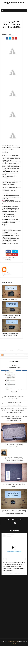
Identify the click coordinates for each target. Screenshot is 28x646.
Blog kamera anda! (14, 2)
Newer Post (3, 350)
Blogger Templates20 (13, 641)
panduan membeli (10, 216)
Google (14, 365)
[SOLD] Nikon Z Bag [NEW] (14, 444)
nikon (13, 257)
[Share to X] (8, 259)
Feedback (14, 392)
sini (17, 243)
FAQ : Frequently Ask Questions (14, 396)
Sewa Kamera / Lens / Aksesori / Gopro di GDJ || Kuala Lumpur (14, 417)
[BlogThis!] (7, 259)
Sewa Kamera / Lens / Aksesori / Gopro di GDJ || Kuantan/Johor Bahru (14, 409)
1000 (3, 33)
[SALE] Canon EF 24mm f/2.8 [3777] (14, 511)
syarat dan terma (10, 214)
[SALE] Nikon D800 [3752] (9, 299)
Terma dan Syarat (9, 149)
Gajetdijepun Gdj (15, 573)
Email (3, 225)
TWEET (15, 251)
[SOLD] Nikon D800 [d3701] (14, 458)
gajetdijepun (9, 237)
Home (11, 350)
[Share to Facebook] (9, 259)
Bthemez (14, 643)
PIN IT (15, 254)
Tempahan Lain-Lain (14, 402)
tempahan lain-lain (7, 241)
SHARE (8, 251)
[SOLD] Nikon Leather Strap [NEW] (14, 484)
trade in (7, 232)
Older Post (20, 350)
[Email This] (5, 259)
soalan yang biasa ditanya (12, 208)
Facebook (4, 224)
